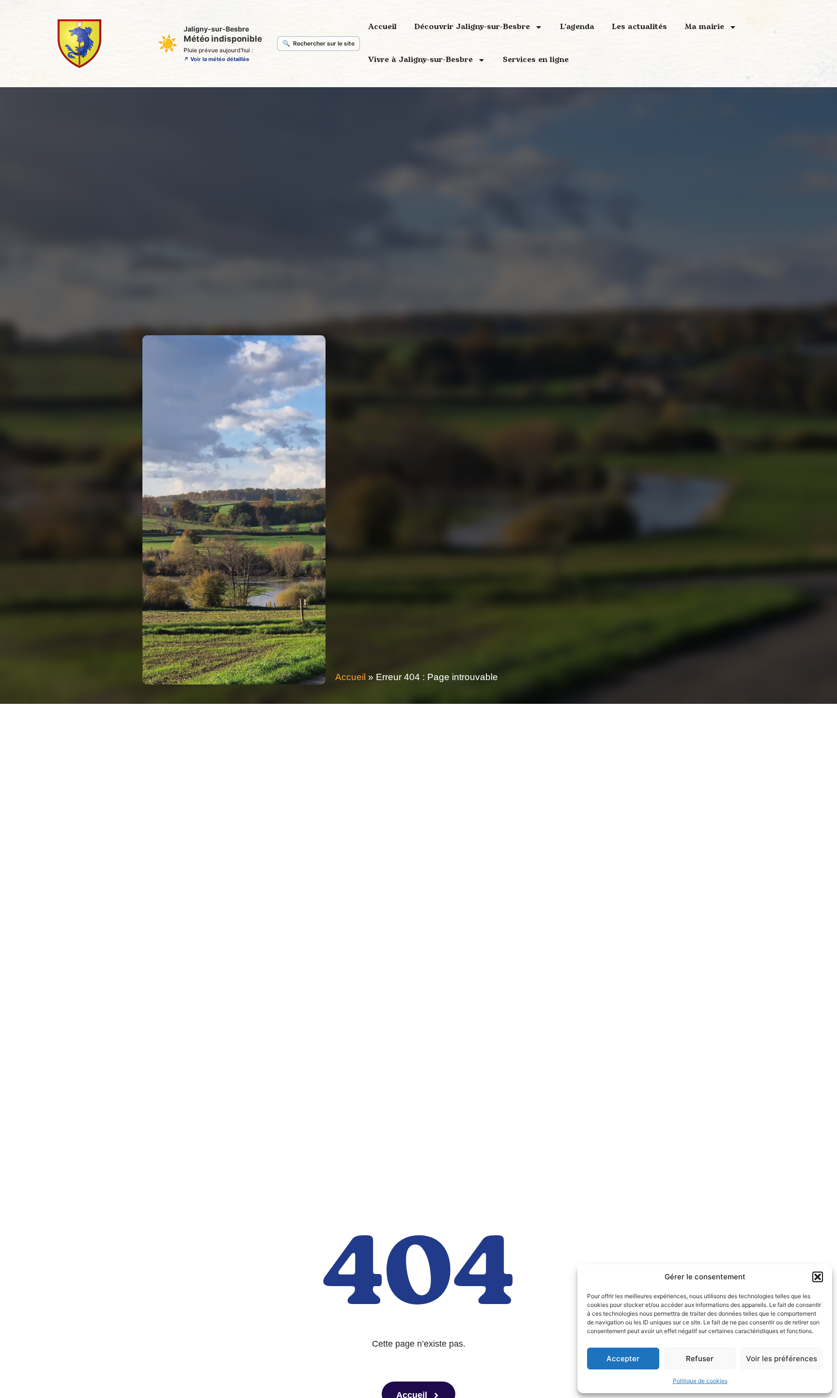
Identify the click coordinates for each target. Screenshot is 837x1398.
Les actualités (639, 26)
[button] (817, 1277)
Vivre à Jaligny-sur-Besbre (420, 59)
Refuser (699, 1358)
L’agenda (577, 26)
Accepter (622, 1358)
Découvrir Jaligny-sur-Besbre (472, 26)
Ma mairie (704, 26)
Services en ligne (536, 59)
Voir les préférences (781, 1358)
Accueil (382, 26)
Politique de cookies (700, 1380)
